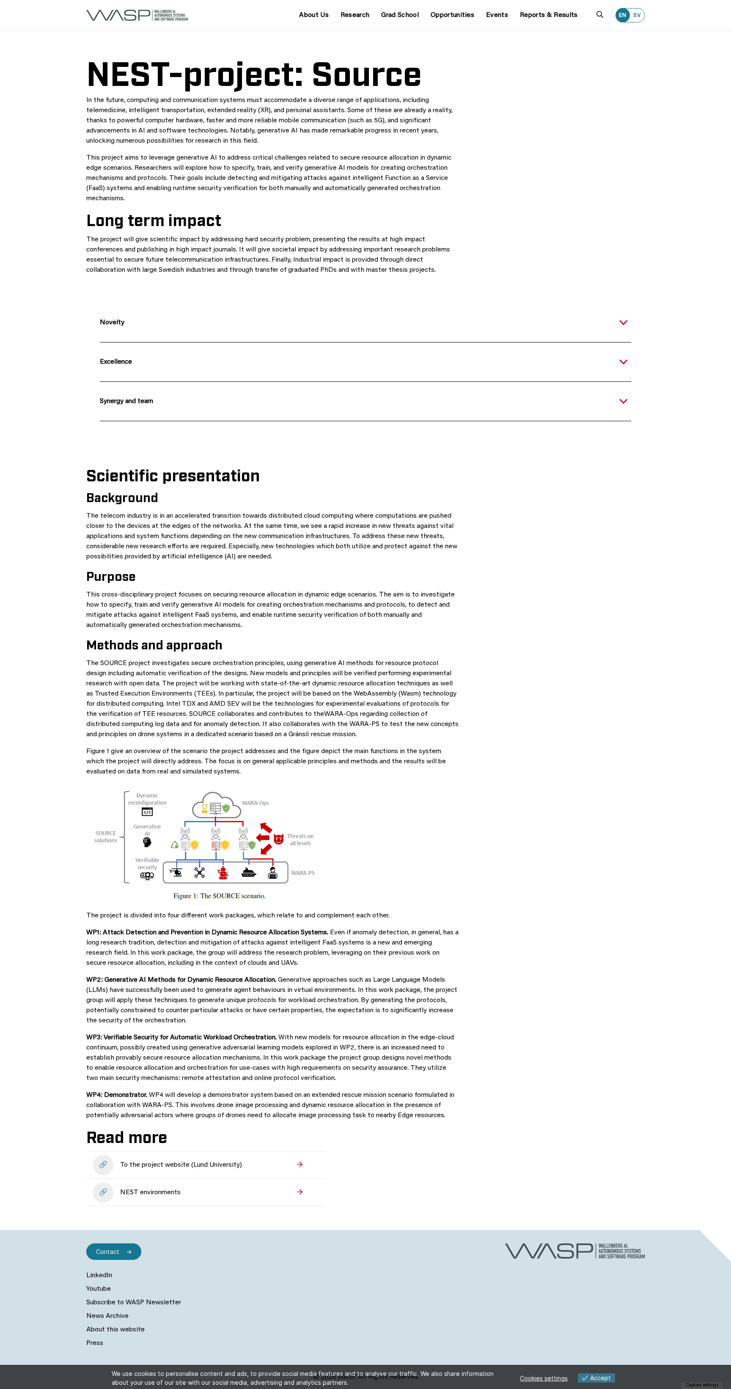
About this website (115, 1329)
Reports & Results (548, 15)
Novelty (112, 322)
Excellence (116, 362)
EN (623, 15)
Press (94, 1343)
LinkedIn (99, 1275)
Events (497, 15)
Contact (107, 1251)
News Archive (107, 1316)
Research (355, 15)
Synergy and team (126, 401)
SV (637, 15)
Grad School (400, 15)
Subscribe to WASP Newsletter (133, 1302)
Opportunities (452, 15)
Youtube (98, 1289)
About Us (314, 15)
